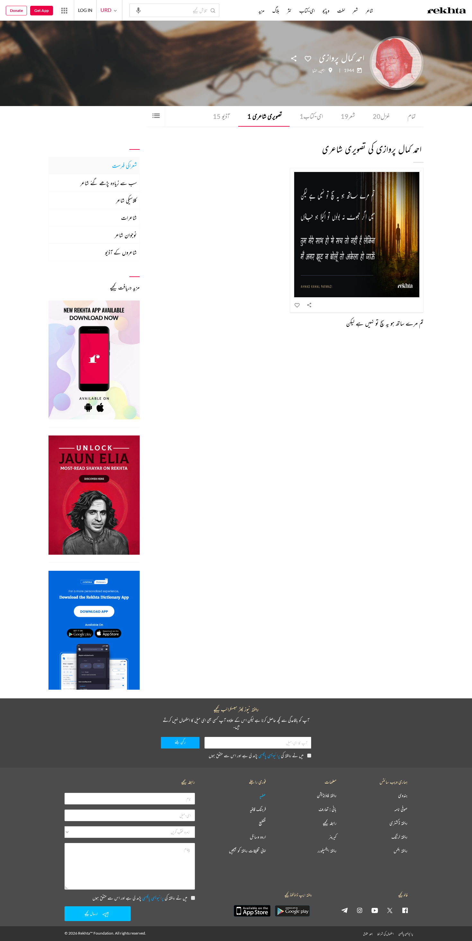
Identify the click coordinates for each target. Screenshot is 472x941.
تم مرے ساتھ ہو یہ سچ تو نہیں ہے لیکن (385, 323)
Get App (41, 10)
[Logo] (446, 11)
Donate (16, 10)
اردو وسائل (258, 837)
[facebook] (405, 910)
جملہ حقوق (367, 934)
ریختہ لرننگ (399, 837)
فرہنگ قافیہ (258, 809)
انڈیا (314, 70)
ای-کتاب (311, 116)
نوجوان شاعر (126, 235)
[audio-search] (138, 10)
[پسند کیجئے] (308, 58)
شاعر (369, 10)
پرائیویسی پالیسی (269, 755)
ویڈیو (325, 10)
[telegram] (344, 910)
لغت (341, 10)
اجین (322, 70)
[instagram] (359, 910)
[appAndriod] (292, 911)
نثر (289, 10)
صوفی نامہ (400, 809)
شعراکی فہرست (124, 165)
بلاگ (275, 10)
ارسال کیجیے (91, 913)
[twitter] (390, 910)
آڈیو (221, 116)
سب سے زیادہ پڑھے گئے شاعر (108, 183)
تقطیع (262, 823)
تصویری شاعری (264, 116)
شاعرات (129, 217)
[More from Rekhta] (64, 10)
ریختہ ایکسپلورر (327, 851)
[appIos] (252, 911)
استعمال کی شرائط (385, 934)
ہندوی (402, 795)
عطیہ (262, 795)
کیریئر (333, 837)
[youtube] (375, 910)
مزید (261, 10)
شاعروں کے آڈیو (121, 252)
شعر (348, 116)
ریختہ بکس (400, 851)
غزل (381, 116)
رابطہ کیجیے (330, 823)
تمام (411, 116)
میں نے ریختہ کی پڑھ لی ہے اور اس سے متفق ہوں (256, 755)
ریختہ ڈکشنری (398, 823)
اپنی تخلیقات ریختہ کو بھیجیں (247, 851)
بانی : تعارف (328, 809)
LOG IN (85, 10)
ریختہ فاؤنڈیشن (327, 795)
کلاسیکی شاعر (126, 200)
